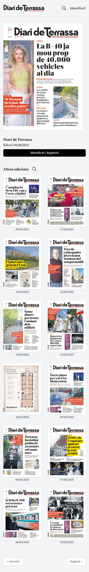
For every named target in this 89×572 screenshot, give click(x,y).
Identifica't (78, 8)
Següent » (76, 561)
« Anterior (13, 561)
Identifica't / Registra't (44, 153)
